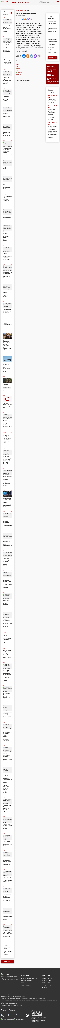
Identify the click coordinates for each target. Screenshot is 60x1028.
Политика (23, 980)
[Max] (48, 75)
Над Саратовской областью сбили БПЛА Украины (52, 23)
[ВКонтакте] (23, 19)
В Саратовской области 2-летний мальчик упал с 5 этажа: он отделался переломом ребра (52, 48)
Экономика (29, 980)
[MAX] (29, 19)
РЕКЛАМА (44, 987)
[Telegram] (27, 19)
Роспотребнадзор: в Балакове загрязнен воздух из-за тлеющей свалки (52, 31)
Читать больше (52, 57)
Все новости (5, 13)
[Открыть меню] (58, 2)
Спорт (28, 10)
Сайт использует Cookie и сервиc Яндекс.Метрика (11, 1005)
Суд (36, 978)
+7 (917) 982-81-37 (47, 980)
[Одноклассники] (25, 19)
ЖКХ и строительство (26, 982)
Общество (23, 978)
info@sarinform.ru (52, 82)
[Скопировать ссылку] (31, 19)
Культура (35, 982)
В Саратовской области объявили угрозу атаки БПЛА (52, 39)
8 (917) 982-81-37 (55, 74)
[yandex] (7, 1019)
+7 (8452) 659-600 (46, 982)
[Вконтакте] (11, 1015)
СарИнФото (28, 985)
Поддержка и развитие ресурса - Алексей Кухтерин (38, 1021)
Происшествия (30, 978)
